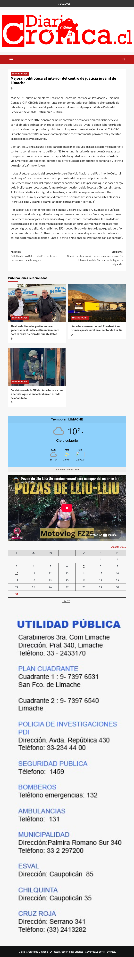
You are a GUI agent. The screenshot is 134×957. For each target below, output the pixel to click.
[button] (11, 59)
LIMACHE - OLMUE (19, 73)
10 (16, 573)
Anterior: (34, 256)
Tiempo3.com (73, 469)
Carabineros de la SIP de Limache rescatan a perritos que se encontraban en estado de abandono (37, 394)
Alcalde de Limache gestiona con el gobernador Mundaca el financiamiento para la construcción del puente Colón (35, 330)
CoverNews (91, 951)
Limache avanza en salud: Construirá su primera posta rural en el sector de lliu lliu (97, 328)
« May (66, 601)
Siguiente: (95, 258)
